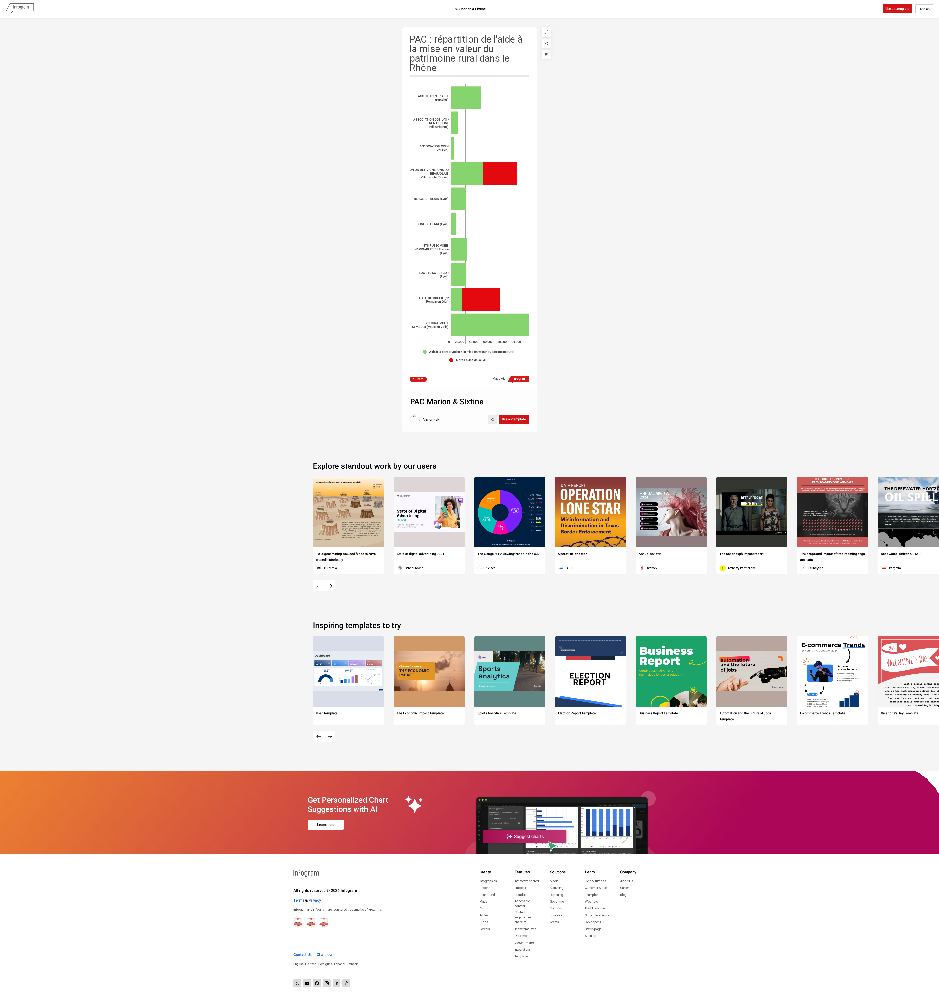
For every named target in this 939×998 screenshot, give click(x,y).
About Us (626, 881)
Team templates (525, 929)
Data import (523, 936)
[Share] (546, 43)
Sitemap (590, 936)
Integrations (523, 949)
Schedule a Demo (597, 915)
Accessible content (522, 903)
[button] (469, 352)
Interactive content (527, 881)
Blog (623, 895)
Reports (485, 888)
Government (558, 901)
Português (325, 964)
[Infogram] (20, 8)
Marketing (556, 888)
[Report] (546, 54)
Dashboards (488, 895)
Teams (554, 922)
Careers (625, 888)
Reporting (556, 895)
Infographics (488, 881)
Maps (483, 901)
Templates (522, 956)
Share (419, 379)
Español (339, 964)
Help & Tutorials (595, 881)
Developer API (594, 922)
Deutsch (310, 964)
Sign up (924, 9)
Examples (591, 895)
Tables (484, 915)
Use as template (897, 9)
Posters (485, 929)
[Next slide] (330, 585)
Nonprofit (556, 908)
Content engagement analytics (523, 917)
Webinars (591, 901)
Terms (298, 900)
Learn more (325, 825)
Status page (593, 929)
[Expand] (546, 32)
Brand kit (520, 895)
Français (352, 964)
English (298, 964)
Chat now (325, 954)
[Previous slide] (318, 585)
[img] (466, 97)
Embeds (520, 888)
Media (554, 881)
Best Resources (595, 908)
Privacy (315, 900)
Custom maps (524, 942)
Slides (484, 922)
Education (556, 915)
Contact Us (302, 954)
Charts (484, 908)
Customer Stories (596, 888)
